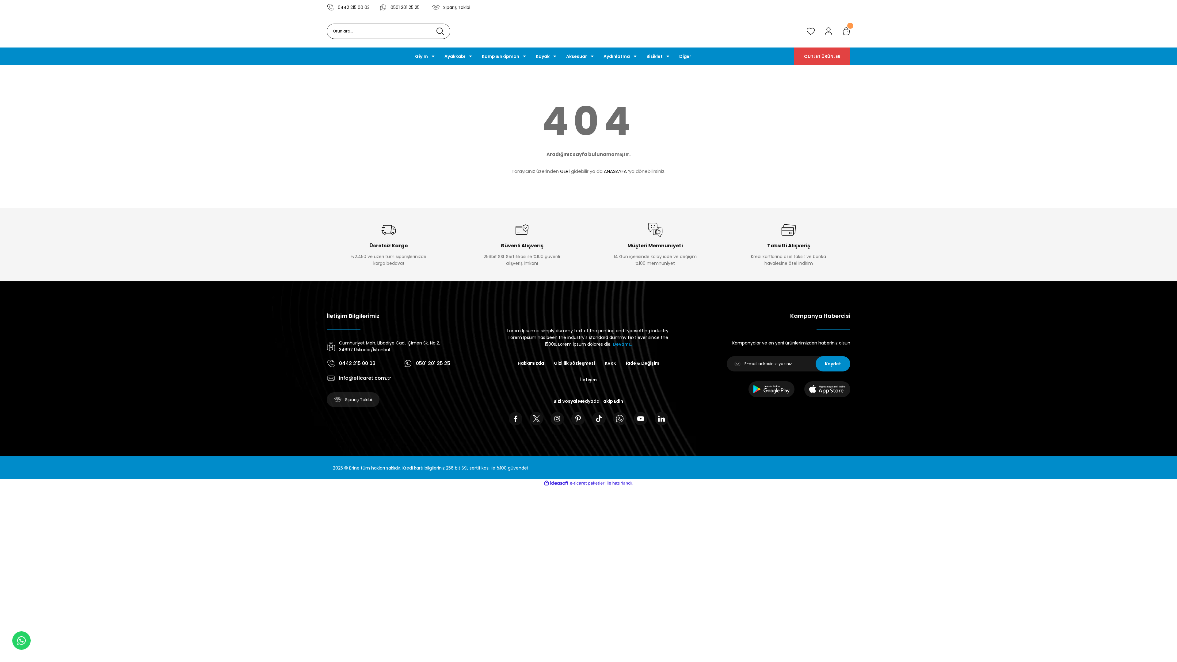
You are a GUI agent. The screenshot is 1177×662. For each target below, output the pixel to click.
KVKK (610, 363)
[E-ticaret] (588, 483)
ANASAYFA (615, 171)
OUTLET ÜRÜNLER (822, 56)
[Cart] (846, 31)
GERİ (565, 171)
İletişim (588, 380)
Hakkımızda (531, 363)
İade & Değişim (642, 363)
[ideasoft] (556, 483)
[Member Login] (828, 31)
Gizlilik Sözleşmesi (574, 363)
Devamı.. (622, 344)
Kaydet (833, 364)
